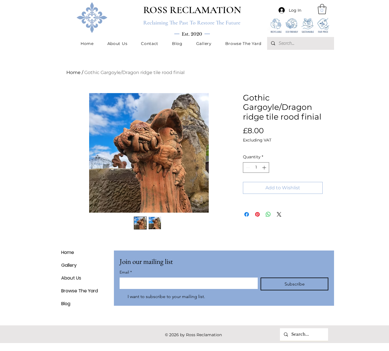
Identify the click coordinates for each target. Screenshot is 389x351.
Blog (65, 303)
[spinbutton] (256, 168)
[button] (322, 9)
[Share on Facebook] (246, 214)
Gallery (69, 265)
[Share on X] (279, 214)
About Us (71, 278)
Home (73, 72)
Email (126, 272)
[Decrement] (247, 168)
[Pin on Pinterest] (257, 214)
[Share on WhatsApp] (268, 214)
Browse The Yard (75, 291)
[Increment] (264, 168)
